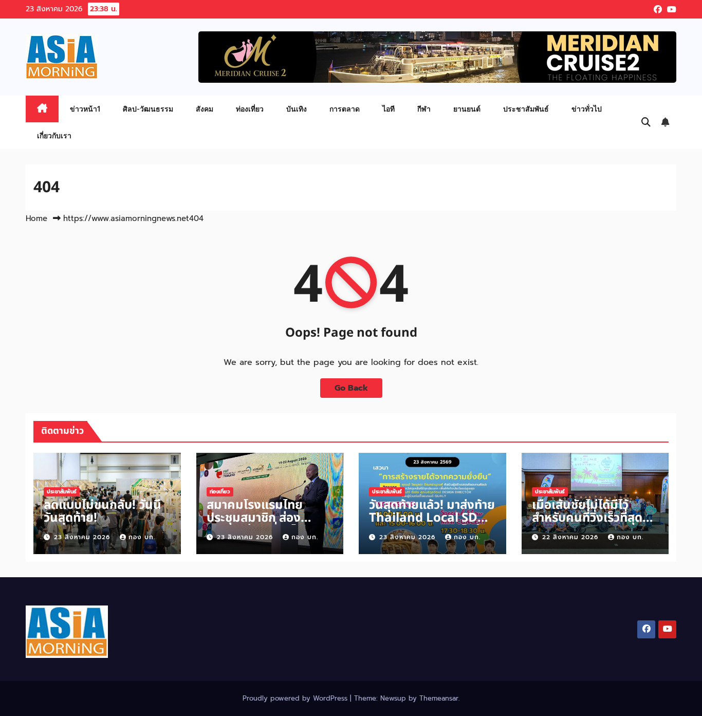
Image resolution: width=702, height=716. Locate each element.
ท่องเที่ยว (250, 108)
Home (36, 218)
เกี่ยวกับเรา (54, 135)
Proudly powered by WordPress (296, 698)
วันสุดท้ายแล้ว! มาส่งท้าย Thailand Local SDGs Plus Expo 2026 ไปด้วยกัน (432, 524)
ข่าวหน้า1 (85, 108)
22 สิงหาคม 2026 (571, 537)
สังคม (204, 108)
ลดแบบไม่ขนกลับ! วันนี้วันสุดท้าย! (102, 511)
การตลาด (344, 108)
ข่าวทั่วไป (586, 108)
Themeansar (438, 698)
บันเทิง (296, 108)
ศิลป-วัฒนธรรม (148, 108)
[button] (646, 122)
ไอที (388, 108)
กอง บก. (141, 537)
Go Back (351, 388)
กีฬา (424, 108)
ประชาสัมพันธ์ (526, 108)
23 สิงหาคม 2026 (83, 537)
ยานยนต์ (467, 108)
